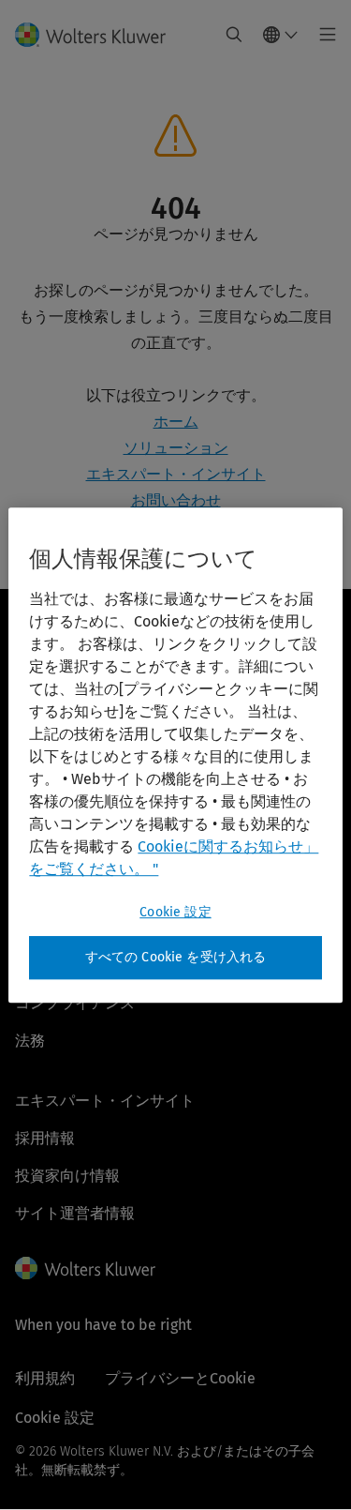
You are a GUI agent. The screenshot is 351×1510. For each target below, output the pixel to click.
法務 (30, 1040)
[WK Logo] (85, 1268)
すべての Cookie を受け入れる (176, 957)
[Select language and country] (281, 34)
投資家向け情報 (67, 1176)
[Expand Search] (234, 34)
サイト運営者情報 (75, 1213)
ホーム (176, 421)
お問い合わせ (176, 500)
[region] (175, 755)
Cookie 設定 (175, 912)
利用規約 (45, 1378)
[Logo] (98, 35)
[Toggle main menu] (322, 34)
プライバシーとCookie (180, 1378)
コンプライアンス (75, 1003)
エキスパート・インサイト (176, 474)
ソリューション (176, 448)
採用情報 (45, 1138)
